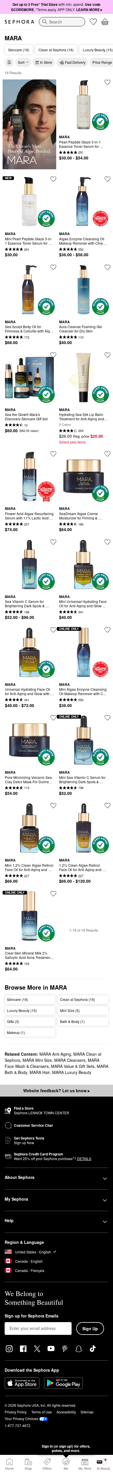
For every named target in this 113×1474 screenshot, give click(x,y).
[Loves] (93, 22)
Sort (21, 62)
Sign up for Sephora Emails (32, 1316)
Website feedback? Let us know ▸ (56, 1090)
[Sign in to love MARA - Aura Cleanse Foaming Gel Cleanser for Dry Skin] (107, 267)
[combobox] (62, 21)
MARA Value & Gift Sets (72, 1066)
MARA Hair (40, 1072)
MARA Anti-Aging (55, 1054)
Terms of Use (41, 1411)
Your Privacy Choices (21, 1418)
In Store (46, 62)
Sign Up (90, 1328)
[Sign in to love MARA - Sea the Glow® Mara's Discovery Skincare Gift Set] (53, 355)
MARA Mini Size (37, 1060)
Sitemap (87, 1411)
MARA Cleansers (69, 1060)
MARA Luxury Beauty (71, 1072)
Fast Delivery (75, 62)
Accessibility (66, 1411)
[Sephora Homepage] (19, 22)
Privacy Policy (16, 1411)
